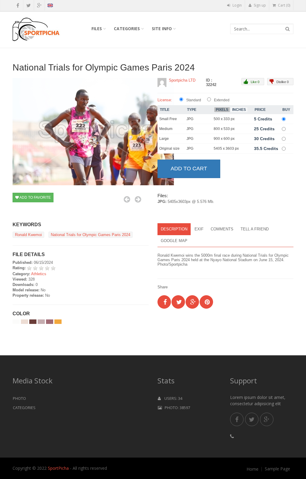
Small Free (168, 119)
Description (174, 229)
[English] (50, 6)
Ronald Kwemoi (28, 234)
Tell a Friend (255, 229)
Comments (222, 229)
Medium (165, 129)
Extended (222, 100)
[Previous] (127, 199)
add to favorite (35, 197)
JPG (189, 119)
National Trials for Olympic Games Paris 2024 (90, 234)
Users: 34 (171, 398)
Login (237, 5)
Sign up (259, 5)
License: (164, 100)
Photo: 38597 (176, 407)
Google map (174, 240)
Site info (162, 28)
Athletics (38, 274)
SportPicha (58, 468)
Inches (239, 110)
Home (252, 469)
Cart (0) (283, 5)
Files (96, 28)
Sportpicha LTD (182, 80)
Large (164, 139)
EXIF (199, 229)
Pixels (222, 110)
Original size (169, 148)
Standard (193, 100)
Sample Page (277, 469)
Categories (127, 28)
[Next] (138, 199)
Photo (19, 398)
